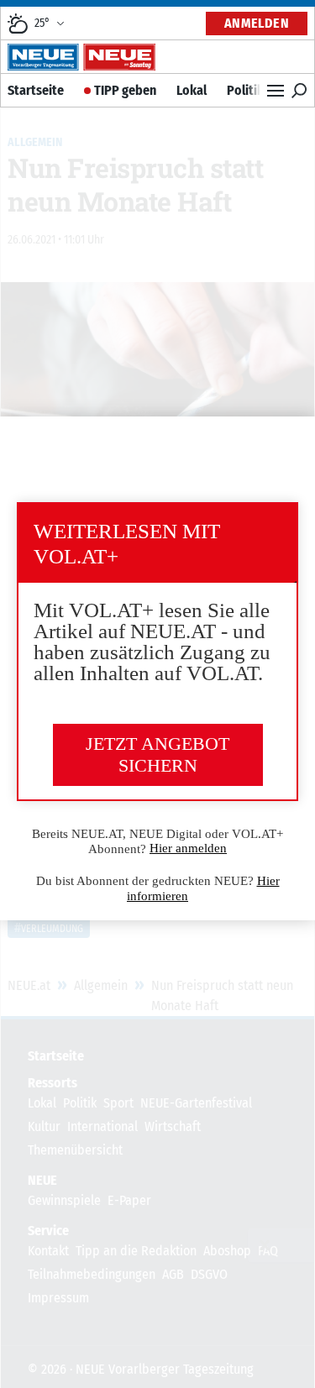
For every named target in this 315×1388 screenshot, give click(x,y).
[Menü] (275, 90)
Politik (245, 90)
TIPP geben (125, 90)
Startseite (36, 90)
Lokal (191, 90)
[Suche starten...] (299, 90)
